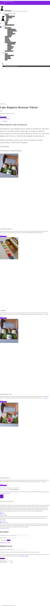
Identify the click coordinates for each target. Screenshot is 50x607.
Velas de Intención (11, 581)
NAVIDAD (9, 594)
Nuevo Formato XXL (11, 577)
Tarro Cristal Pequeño (12, 579)
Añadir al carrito (3, 117)
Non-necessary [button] (3, 521)
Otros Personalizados (9, 574)
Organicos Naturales (9, 599)
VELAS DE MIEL (8, 583)
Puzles (6, 571)
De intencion (7, 600)
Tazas (6, 573)
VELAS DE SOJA (8, 576)
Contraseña (2, 537)
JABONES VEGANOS (9, 595)
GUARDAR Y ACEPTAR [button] (4, 528)
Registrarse (2, 558)
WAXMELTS (7, 586)
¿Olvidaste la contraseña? (5, 542)
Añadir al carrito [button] (3, 236)
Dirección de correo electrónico (7, 549)
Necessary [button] (2, 512)
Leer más (46, 314)
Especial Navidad (8, 568)
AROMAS (4, 575)
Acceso (8, 540)
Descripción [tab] (4, 121)
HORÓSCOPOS (10, 592)
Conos (6, 598)
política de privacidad (24, 556)
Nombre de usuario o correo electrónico (8, 535)
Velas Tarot (9, 582)
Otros (6, 603)
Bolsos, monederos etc (10, 566)
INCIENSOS (4, 597)
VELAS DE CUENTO (11, 589)
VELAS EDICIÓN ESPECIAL (10, 588)
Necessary (3, 513)
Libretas (6, 570)
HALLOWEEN (10, 593)
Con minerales (8, 601)
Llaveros (7, 569)
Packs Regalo (7, 118)
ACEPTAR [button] (8, 493)
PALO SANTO (7, 587)
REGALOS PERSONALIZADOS (9, 13)
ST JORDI (9, 591)
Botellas (7, 15)
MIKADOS (7, 585)
